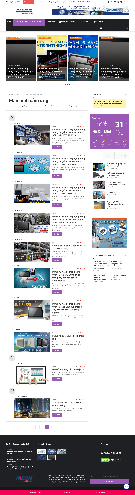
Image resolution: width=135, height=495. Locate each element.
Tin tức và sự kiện (68, 22)
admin (55, 126)
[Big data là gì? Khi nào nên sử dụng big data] (41, 451)
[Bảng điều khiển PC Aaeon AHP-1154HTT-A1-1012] (32, 252)
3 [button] (69, 84)
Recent (108, 156)
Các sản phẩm (84, 22)
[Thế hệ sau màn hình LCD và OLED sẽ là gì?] (32, 408)
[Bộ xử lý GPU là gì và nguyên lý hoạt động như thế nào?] (99, 185)
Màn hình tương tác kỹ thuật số (68, 369)
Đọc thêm (57, 147)
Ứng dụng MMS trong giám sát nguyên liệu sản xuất (115, 204)
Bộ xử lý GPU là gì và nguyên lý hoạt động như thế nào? (116, 184)
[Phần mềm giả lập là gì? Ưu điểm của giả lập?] (99, 167)
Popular (96, 156)
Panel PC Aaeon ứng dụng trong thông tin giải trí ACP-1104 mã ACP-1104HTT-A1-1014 (68, 190)
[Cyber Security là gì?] (99, 195)
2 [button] (67, 84)
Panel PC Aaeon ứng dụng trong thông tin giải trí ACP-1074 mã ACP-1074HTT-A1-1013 (68, 132)
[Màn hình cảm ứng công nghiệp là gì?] (32, 342)
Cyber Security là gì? (114, 192)
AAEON (110, 217)
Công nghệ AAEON (21, 22)
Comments (122, 156)
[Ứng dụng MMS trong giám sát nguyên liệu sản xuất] (99, 205)
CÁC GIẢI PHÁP (37, 22)
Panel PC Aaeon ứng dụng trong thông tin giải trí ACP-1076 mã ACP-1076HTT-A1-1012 (68, 219)
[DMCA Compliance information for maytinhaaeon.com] (111, 461)
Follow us (104, 444)
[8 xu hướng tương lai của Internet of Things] (41, 457)
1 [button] (65, 84)
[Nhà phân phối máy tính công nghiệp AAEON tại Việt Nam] (25, 11)
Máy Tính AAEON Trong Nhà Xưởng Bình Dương (117, 264)
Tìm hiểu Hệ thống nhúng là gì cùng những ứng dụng (100, 277)
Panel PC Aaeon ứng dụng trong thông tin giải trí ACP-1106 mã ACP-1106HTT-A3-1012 (68, 161)
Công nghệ (51, 22)
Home (9, 22)
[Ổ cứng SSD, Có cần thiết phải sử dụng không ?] (99, 176)
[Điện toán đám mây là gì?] (51, 451)
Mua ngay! (99, 22)
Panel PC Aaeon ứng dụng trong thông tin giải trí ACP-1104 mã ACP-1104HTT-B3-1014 (63, 2)
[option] (21, 58)
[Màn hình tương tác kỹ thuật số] (32, 375)
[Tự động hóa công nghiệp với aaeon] (61, 451)
